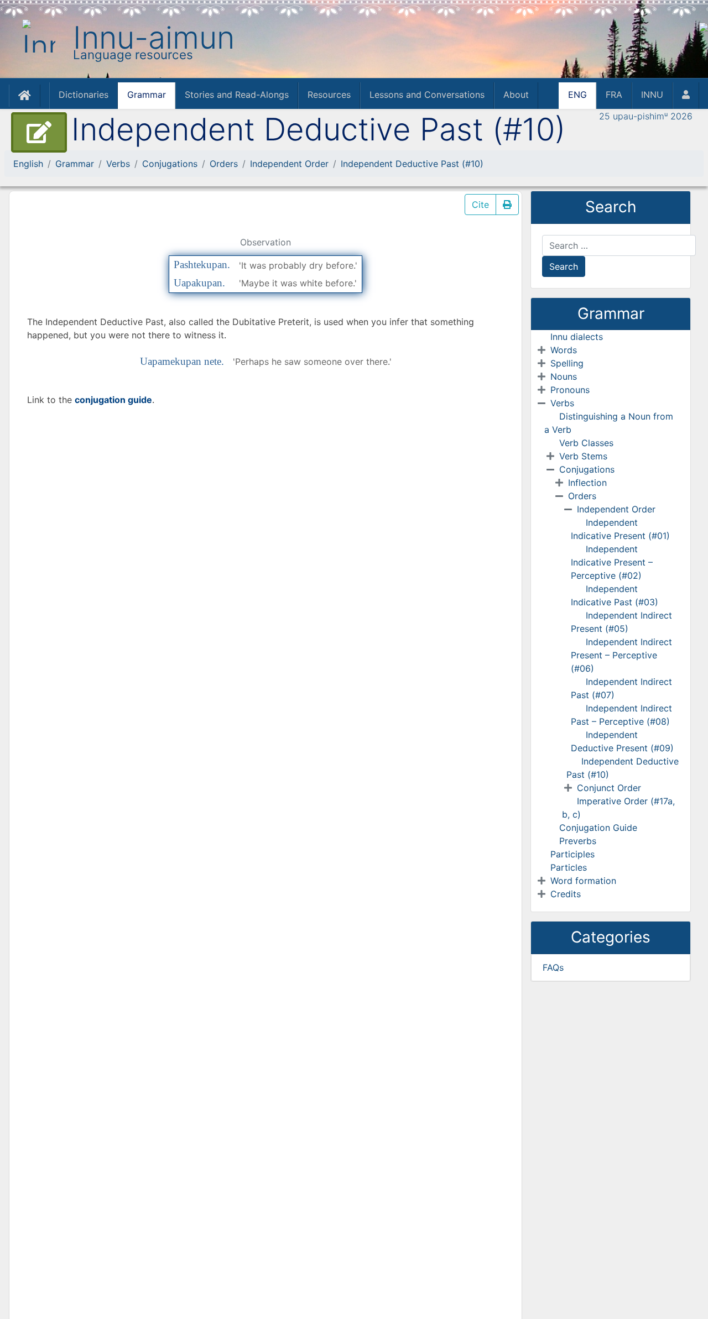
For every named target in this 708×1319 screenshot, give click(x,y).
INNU (652, 94)
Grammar (146, 94)
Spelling (567, 363)
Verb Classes (586, 442)
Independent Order (289, 163)
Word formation (583, 880)
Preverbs (577, 840)
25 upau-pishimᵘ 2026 (646, 116)
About (516, 94)
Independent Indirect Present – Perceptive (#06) (621, 655)
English (28, 163)
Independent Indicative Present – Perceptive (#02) (612, 562)
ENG (577, 94)
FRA (614, 94)
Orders (224, 163)
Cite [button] (480, 204)
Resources (329, 94)
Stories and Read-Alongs (237, 94)
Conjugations (169, 163)
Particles (568, 867)
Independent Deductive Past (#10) (412, 163)
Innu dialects (576, 336)
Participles (572, 854)
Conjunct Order (609, 787)
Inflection (587, 482)
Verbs (118, 163)
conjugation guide (113, 399)
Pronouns (570, 389)
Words (563, 349)
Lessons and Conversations (427, 94)
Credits (565, 893)
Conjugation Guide (598, 827)
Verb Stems (583, 456)
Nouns (563, 376)
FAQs (553, 967)
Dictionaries (83, 94)
